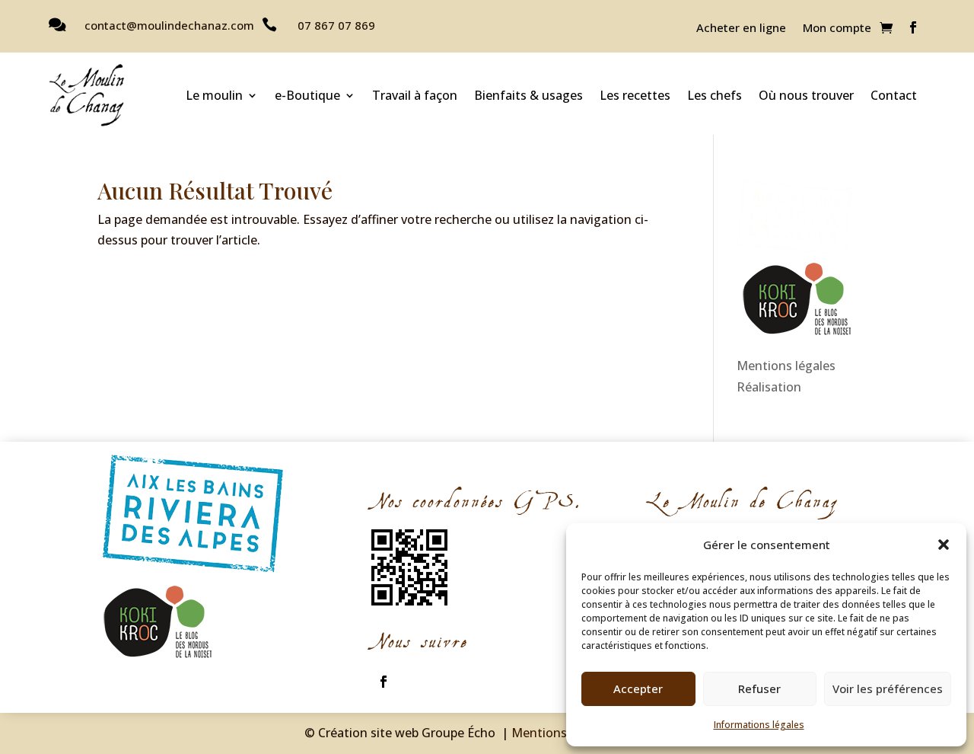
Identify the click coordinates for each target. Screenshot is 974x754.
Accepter (638, 688)
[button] (943, 544)
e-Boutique (307, 95)
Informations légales (759, 724)
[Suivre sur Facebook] (913, 27)
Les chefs (714, 95)
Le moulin (214, 95)
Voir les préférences (887, 688)
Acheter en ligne (741, 28)
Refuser (759, 688)
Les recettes (635, 95)
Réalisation (769, 387)
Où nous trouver (806, 95)
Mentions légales (786, 365)
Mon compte (837, 28)
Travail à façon (414, 95)
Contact (894, 95)
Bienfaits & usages (528, 95)
